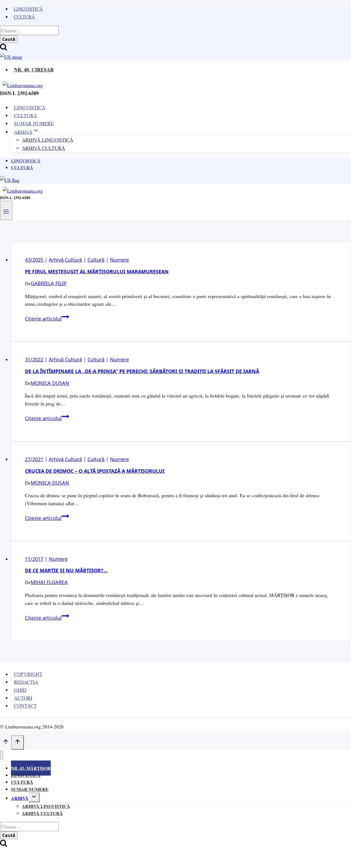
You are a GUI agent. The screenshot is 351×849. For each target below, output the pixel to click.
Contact (25, 705)
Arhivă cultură (42, 813)
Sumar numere (30, 789)
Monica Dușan (50, 383)
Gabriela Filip (49, 283)
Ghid (20, 690)
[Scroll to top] (5, 742)
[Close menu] (1, 755)
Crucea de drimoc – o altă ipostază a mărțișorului (95, 471)
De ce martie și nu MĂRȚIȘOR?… (66, 570)
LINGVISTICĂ (29, 107)
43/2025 (34, 259)
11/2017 (34, 559)
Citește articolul (47, 318)
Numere (119, 259)
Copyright (28, 674)
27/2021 (34, 459)
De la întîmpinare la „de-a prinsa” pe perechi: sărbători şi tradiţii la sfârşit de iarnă (142, 371)
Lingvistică (28, 9)
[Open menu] (6, 210)
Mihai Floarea (49, 582)
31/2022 (34, 359)
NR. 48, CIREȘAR (34, 69)
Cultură (24, 17)
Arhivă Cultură (43, 148)
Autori (23, 697)
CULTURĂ (25, 115)
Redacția (26, 682)
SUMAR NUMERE (34, 123)
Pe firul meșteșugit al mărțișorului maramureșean (97, 271)
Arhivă (20, 798)
